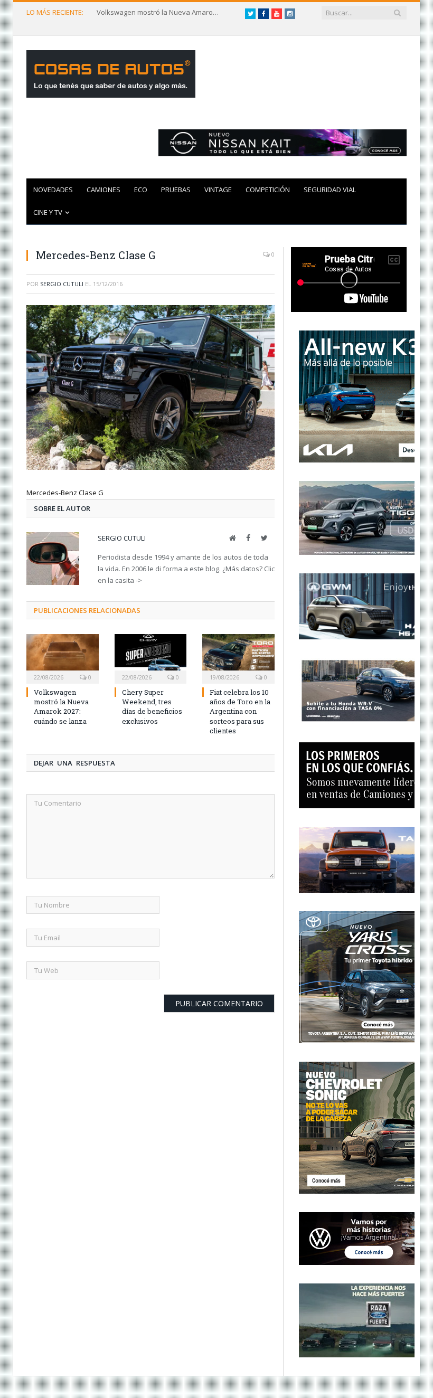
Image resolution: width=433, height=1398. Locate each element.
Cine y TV (47, 212)
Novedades (53, 189)
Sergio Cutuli (61, 284)
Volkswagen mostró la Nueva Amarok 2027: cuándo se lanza (160, 12)
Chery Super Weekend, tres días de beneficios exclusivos (152, 706)
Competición (268, 189)
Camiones (103, 189)
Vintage (218, 189)
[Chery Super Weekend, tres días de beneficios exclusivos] (151, 657)
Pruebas (176, 189)
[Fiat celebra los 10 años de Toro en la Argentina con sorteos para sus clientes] (238, 657)
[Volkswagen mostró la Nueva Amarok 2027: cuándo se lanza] (62, 657)
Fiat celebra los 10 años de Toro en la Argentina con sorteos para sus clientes (240, 711)
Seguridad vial (330, 189)
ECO (140, 189)
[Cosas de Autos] (110, 71)
